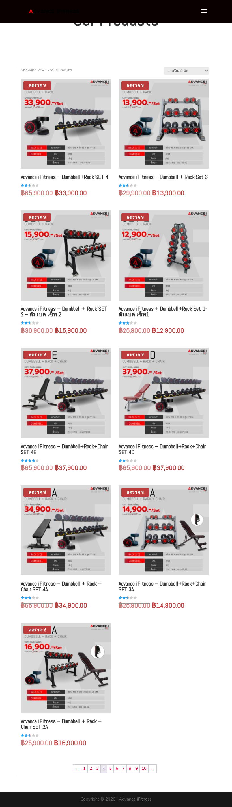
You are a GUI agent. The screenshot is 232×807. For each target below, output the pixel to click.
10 (144, 768)
